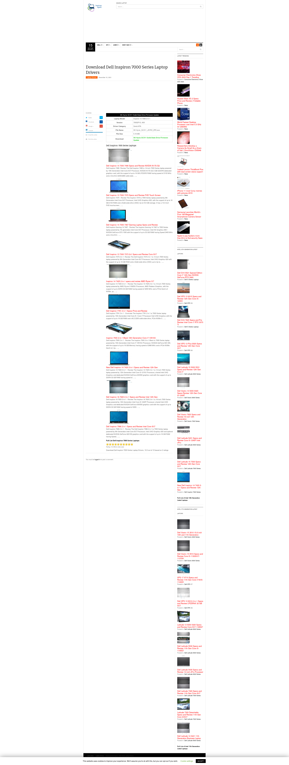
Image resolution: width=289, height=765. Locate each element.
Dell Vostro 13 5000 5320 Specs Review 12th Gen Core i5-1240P (189, 393)
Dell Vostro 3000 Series (192, 537)
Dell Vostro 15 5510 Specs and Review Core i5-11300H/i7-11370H (190, 556)
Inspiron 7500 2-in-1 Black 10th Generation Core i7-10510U (131, 338)
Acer (115, 45)
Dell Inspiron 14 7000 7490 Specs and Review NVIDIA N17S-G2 (133, 165)
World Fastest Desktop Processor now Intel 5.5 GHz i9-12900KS (189, 124)
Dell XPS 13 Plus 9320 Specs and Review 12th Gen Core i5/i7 (189, 345)
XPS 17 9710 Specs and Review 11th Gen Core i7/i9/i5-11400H (190, 579)
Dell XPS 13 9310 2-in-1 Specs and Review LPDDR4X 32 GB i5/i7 (190, 603)
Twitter (90, 118)
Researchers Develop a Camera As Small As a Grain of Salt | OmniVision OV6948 (189, 148)
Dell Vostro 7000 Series (192, 421)
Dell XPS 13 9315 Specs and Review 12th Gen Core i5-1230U (189, 298)
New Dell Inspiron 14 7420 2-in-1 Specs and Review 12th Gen (132, 367)
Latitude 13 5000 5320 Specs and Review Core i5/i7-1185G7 (190, 626)
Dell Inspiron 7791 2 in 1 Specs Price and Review (126, 311)
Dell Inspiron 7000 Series (192, 492)
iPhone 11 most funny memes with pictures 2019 (189, 192)
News (186, 105)
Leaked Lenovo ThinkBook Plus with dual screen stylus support (190, 170)
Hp (107, 45)
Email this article (92, 135)
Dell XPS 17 (188, 584)
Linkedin (91, 130)
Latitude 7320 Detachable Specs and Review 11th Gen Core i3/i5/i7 (189, 714)
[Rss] (197, 44)
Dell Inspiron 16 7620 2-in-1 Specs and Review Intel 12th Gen (132, 397)
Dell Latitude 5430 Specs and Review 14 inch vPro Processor (190, 671)
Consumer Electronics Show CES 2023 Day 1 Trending (189, 76)
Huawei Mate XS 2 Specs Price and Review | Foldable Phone (188, 100)
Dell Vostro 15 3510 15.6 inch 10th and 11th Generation (189, 533)
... (136, 176)
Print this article (92, 139)
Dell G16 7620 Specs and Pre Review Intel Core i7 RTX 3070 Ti (190, 322)
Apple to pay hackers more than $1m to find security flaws (189, 237)
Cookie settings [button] (187, 761)
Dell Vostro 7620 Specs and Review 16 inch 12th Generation (188, 416)
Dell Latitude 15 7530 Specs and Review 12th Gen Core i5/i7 (189, 464)
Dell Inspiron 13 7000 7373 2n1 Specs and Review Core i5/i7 (131, 254)
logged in (97, 459)
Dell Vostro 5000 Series (192, 397)
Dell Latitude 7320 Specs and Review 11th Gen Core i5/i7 (189, 692)
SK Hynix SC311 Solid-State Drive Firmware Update (150, 138)
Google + (91, 126)
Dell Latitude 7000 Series (192, 468)
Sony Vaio (125, 45)
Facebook (91, 122)
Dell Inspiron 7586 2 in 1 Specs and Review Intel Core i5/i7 (130, 426)
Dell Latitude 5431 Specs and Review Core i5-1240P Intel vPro (189, 440)
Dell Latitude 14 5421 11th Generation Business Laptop (189, 737)
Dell (99, 45)
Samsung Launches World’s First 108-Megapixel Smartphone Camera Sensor (189, 214)
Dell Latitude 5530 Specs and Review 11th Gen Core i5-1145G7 (189, 648)
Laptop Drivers (91, 77)
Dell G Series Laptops (191, 279)
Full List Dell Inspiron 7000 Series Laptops (122, 440)
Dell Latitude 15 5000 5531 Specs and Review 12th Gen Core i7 (189, 369)
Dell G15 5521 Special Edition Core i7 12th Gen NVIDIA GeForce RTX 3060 (189, 275)
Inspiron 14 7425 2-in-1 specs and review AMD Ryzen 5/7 (130, 281)
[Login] (200, 44)
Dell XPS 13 (188, 303)
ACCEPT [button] (201, 761)
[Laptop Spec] (94, 7)
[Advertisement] (159, 24)
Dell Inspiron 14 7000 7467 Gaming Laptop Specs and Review (132, 224)
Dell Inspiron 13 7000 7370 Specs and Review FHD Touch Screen (133, 195)
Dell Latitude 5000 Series (192, 374)
